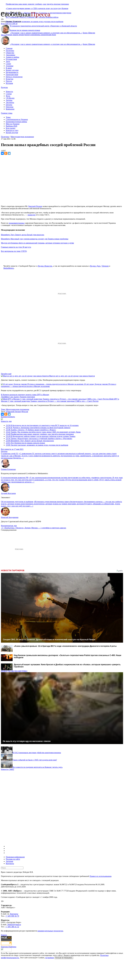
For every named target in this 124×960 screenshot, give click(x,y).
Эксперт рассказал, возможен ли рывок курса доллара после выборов (34, 22)
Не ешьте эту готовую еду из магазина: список (27, 741)
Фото (8, 96)
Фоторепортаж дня (9, 526)
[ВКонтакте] (2, 153)
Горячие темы (6, 113)
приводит (32, 215)
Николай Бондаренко (9, 517)
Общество (10, 53)
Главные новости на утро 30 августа (16, 247)
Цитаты (9, 105)
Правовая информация (15, 857)
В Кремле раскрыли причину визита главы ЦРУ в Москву (25, 395)
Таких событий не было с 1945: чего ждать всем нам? (35, 760)
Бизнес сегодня (12, 70)
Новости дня (6, 421)
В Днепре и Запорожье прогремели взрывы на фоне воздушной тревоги (38, 428)
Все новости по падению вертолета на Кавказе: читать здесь (37, 767)
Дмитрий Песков (35, 206)
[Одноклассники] (5, 153)
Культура (9, 79)
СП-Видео (10, 98)
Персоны (9, 107)
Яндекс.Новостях (45, 266)
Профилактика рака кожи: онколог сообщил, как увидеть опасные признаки (37, 4)
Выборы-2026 (11, 126)
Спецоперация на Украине (17, 119)
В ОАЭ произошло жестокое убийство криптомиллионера (37, 753)
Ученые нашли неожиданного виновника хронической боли (31, 35)
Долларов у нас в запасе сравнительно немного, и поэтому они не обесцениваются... (46, 33)
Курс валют (10, 128)
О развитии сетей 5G (9, 454)
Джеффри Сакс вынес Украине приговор (18, 397)
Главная (9, 48)
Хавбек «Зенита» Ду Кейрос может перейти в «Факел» (31, 430)
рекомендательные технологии (50, 931)
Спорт (8, 64)
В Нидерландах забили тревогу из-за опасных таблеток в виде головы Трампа (40, 436)
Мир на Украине (12, 124)
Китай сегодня (12, 133)
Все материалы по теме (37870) (14, 251)
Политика (10, 50)
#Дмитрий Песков (13, 412)
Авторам (9, 861)
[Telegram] (9, 153)
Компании (10, 109)
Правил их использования (100, 876)
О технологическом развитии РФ (14, 478)
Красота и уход (12, 130)
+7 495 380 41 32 (12, 927)
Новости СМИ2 (7, 769)
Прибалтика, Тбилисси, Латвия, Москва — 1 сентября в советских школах (35, 528)
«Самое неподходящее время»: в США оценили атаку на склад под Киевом (37, 8)
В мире (9, 68)
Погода (9, 81)
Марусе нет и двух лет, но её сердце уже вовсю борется (72, 376)
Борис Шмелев (89, 33)
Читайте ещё (6, 374)
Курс (3, 24)
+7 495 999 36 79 (12, 916)
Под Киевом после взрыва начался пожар (25, 443)
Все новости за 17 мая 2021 (12, 449)
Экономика (10, 55)
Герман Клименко (8, 469)
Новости (9, 92)
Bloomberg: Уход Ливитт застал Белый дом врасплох (22, 235)
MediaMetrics (8, 268)
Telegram (105, 266)
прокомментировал (17, 223)
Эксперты (10, 102)
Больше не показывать (63, 958)
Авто (8, 61)
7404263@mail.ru (14, 924)
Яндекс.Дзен (95, 266)
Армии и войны (12, 57)
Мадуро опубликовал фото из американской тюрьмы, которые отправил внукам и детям (37, 243)
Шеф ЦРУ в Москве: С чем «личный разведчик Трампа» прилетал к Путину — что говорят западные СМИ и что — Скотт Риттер (60, 400)
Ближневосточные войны (16, 122)
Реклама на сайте (13, 859)
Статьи (9, 94)
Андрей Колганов (8, 493)
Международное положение (22, 137)
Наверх (4, 935)
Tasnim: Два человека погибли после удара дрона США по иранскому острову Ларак (43, 432)
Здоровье (9, 66)
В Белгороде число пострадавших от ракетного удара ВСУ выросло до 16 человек (42, 425)
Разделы (4, 87)
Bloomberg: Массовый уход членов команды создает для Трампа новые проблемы (34, 239)
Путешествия (11, 59)
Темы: (8, 117)
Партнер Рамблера (8, 947)
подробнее (49, 958)
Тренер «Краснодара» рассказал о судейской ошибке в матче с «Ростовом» (39, 438)
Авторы (9, 100)
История (9, 83)
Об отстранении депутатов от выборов (17, 502)
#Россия (24, 412)
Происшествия (12, 75)
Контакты (10, 863)
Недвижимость (12, 72)
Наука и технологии (14, 77)
